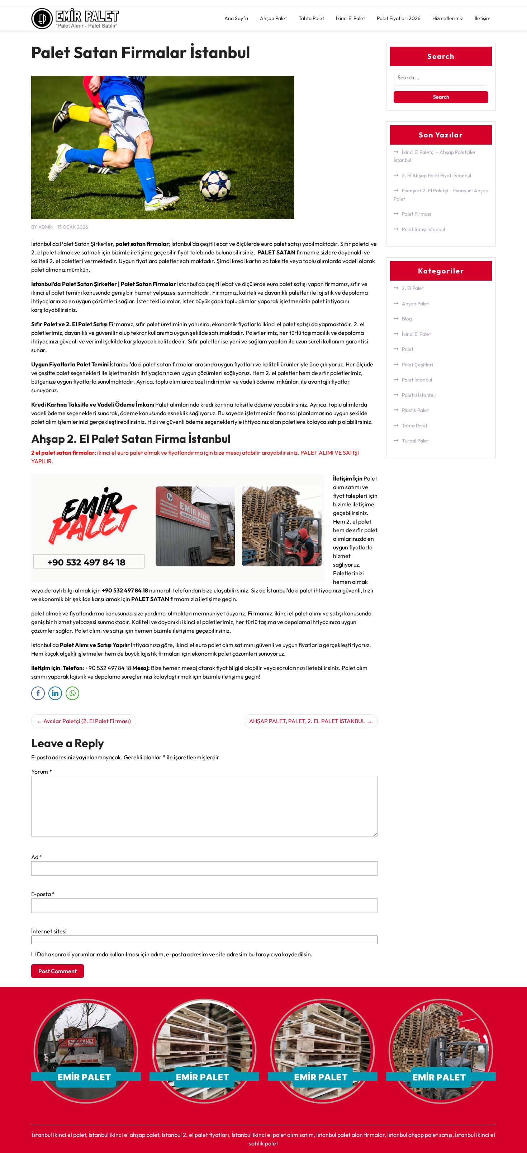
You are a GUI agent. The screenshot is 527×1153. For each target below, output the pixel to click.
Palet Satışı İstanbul (423, 229)
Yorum (41, 771)
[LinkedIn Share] (55, 693)
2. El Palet (413, 288)
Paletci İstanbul (419, 395)
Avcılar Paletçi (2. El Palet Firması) (87, 721)
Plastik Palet (415, 410)
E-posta (43, 893)
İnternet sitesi (49, 931)
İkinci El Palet (350, 18)
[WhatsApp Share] (72, 693)
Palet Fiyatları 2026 (399, 18)
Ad (36, 857)
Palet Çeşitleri (417, 364)
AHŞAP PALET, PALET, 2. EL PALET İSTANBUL (307, 721)
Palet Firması (416, 214)
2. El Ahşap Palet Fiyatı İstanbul (436, 175)
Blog (407, 318)
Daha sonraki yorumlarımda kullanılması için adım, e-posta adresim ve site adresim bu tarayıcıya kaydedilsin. (175, 954)
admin (45, 227)
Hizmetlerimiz (447, 18)
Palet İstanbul (417, 379)
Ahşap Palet (273, 18)
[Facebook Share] (38, 693)
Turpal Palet (415, 440)
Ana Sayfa (236, 18)
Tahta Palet (311, 18)
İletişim (482, 18)
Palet (407, 349)
